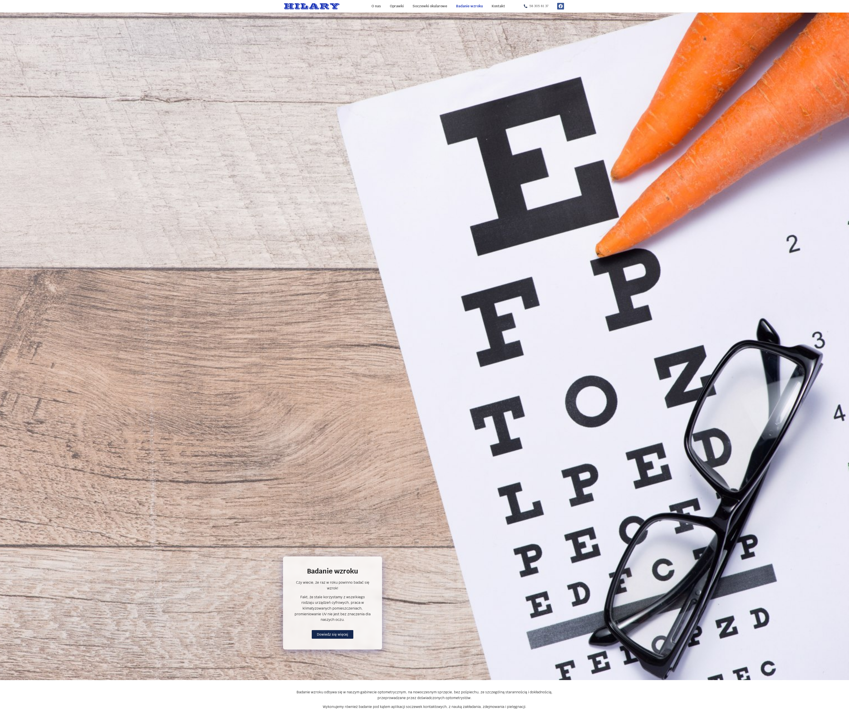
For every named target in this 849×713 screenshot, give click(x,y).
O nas (376, 6)
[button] (332, 634)
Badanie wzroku (469, 6)
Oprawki (397, 6)
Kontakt (498, 6)
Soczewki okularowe (430, 6)
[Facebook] (560, 6)
